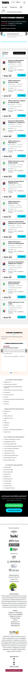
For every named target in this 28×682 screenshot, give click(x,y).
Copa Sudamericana (9, 450)
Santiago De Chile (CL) (9, 488)
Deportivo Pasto (13, 203)
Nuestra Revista (15, 623)
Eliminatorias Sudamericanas (11, 455)
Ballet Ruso (7, 422)
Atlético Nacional (13, 80)
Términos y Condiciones (15, 612)
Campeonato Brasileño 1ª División (12, 439)
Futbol (15, 70)
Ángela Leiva (7, 411)
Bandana (6, 425)
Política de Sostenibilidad (15, 614)
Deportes (10, 70)
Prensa (15, 620)
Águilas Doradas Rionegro (16, 101)
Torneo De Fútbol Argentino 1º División (13, 446)
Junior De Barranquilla (16, 161)
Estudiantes (7, 392)
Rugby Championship (9, 460)
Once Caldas (22, 223)
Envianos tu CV (15, 622)
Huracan (6, 397)
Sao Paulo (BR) (7, 481)
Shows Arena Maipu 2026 (10, 443)
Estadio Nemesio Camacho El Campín (13, 390)
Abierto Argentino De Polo (10, 457)
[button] (2, 33)
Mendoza (6, 403)
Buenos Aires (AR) (8, 472)
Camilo (6, 427)
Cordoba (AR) (7, 483)
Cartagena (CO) (8, 485)
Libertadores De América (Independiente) (14, 399)
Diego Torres (7, 432)
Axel (5, 420)
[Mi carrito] (4, 10)
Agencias (14, 7)
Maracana (6, 401)
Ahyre (5, 413)
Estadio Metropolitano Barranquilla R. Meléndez (13, 387)
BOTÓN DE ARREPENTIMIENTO (14, 670)
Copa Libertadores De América (11, 448)
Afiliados (15, 610)
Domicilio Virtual (14, 581)
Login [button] (5, 7)
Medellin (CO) (7, 476)
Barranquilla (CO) (8, 478)
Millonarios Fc (12, 142)
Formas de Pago (15, 618)
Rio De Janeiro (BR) (8, 469)
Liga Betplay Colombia (9, 441)
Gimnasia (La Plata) (8, 394)
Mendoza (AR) (7, 467)
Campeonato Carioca (9, 453)
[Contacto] (21, 7)
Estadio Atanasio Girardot (10, 384)
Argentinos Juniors (8, 418)
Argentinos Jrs (7, 382)
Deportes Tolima (13, 82)
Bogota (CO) (7, 474)
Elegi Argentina (15, 625)
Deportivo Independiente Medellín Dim (13, 429)
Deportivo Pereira (13, 283)
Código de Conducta (15, 616)
